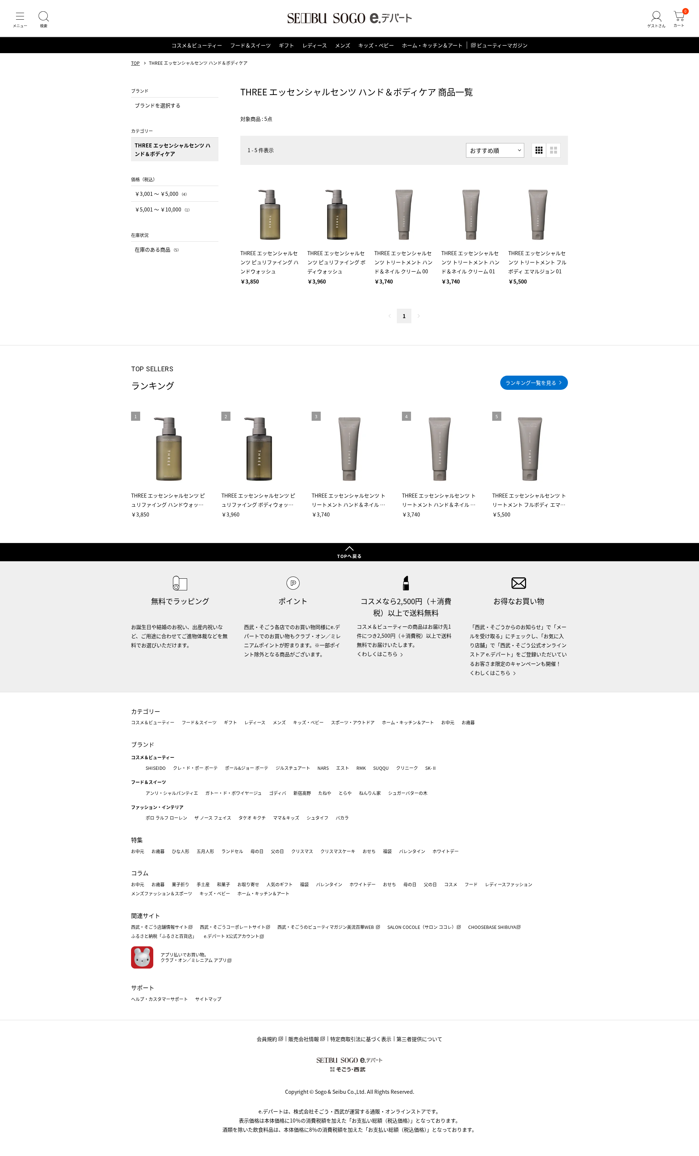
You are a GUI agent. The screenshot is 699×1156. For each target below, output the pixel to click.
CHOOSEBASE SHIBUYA (492, 927)
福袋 (387, 851)
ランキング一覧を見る (530, 382)
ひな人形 (180, 851)
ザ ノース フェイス (212, 818)
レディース (314, 45)
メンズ (342, 45)
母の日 (257, 851)
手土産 (203, 884)
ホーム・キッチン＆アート (432, 45)
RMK (361, 768)
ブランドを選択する (158, 105)
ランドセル (232, 851)
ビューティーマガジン (502, 45)
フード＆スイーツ (250, 45)
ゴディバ (277, 793)
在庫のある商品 (158, 249)
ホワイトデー (446, 851)
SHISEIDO (156, 768)
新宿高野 (302, 793)
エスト (342, 768)
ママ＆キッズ (286, 818)
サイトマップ (208, 999)
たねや (324, 793)
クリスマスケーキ (337, 851)
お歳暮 (468, 722)
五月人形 (205, 851)
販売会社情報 (303, 1038)
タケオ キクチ (252, 818)
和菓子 (223, 884)
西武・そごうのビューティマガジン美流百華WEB (326, 927)
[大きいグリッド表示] (553, 150)
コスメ (450, 884)
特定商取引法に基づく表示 (360, 1038)
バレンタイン (412, 851)
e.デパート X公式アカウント (231, 936)
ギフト (286, 45)
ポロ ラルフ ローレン (166, 818)
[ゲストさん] (656, 20)
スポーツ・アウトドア (353, 722)
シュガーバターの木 (407, 793)
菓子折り (180, 884)
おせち (369, 851)
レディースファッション (508, 884)
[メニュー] (20, 20)
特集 (137, 839)
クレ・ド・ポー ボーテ (195, 768)
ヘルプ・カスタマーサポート (159, 999)
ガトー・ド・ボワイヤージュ (233, 793)
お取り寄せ (248, 884)
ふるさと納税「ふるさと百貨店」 (164, 936)
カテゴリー (145, 711)
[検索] (44, 20)
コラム (140, 872)
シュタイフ (317, 818)
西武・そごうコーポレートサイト (232, 927)
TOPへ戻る (349, 556)
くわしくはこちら (377, 653)
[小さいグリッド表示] (539, 150)
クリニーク (407, 768)
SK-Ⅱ (431, 768)
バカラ (342, 818)
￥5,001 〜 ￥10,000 (163, 209)
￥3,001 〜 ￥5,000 (162, 193)
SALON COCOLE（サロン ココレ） (421, 927)
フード (471, 884)
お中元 (447, 722)
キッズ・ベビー (376, 45)
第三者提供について (419, 1038)
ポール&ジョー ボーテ (246, 768)
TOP (135, 63)
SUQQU (381, 768)
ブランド (142, 744)
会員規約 (267, 1038)
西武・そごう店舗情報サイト (159, 927)
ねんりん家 (370, 793)
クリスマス (302, 851)
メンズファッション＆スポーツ (161, 893)
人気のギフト (279, 884)
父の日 (277, 851)
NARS (323, 768)
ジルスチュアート (293, 768)
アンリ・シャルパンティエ (172, 793)
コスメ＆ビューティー (196, 45)
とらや (345, 793)
